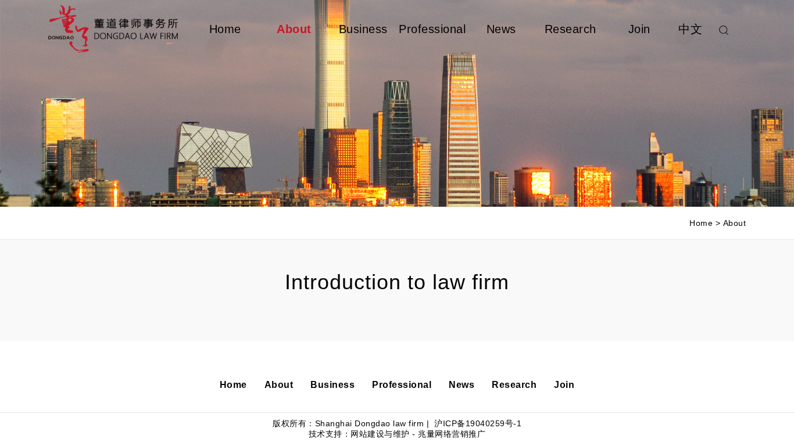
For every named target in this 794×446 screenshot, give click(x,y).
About (294, 29)
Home (225, 29)
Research (570, 29)
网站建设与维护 (380, 433)
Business (363, 29)
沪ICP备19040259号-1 (477, 423)
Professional (432, 29)
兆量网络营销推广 (451, 433)
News (501, 29)
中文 (690, 29)
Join (639, 29)
